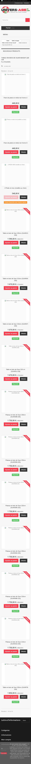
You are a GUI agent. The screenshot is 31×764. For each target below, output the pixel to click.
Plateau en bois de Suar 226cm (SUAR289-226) (16, 416)
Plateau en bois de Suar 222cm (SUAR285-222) (16, 506)
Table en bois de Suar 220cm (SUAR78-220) (15, 688)
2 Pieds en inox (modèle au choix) (15, 188)
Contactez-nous (19, 2)
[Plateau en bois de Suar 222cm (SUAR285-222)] (15, 492)
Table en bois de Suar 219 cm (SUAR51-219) (15, 370)
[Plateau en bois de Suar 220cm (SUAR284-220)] (15, 537)
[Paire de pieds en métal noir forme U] (15, 84)
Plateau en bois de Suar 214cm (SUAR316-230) (16, 643)
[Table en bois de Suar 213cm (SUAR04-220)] (15, 265)
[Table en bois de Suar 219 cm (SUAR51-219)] (15, 356)
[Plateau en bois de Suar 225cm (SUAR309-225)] (15, 446)
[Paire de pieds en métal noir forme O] (15, 129)
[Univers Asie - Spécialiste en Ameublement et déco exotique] (15, 10)
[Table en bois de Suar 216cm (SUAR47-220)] (15, 310)
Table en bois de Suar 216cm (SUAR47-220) (15, 325)
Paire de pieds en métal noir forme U (15, 98)
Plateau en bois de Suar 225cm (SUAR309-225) (16, 461)
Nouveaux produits (11, 51)
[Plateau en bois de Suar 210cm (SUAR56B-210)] (15, 583)
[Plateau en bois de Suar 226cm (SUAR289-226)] (15, 401)
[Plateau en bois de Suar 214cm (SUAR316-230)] (15, 628)
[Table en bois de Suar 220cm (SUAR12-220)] (15, 219)
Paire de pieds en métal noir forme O (15, 143)
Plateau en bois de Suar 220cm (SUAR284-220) (16, 552)
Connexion (26, 2)
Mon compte (6, 740)
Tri (2, 66)
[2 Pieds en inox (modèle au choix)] (15, 174)
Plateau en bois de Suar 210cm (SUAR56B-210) (16, 597)
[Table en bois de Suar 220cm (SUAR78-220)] (15, 673)
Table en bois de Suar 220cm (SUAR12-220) (15, 234)
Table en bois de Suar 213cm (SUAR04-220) (15, 279)
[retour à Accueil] (3, 41)
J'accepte (3, 753)
